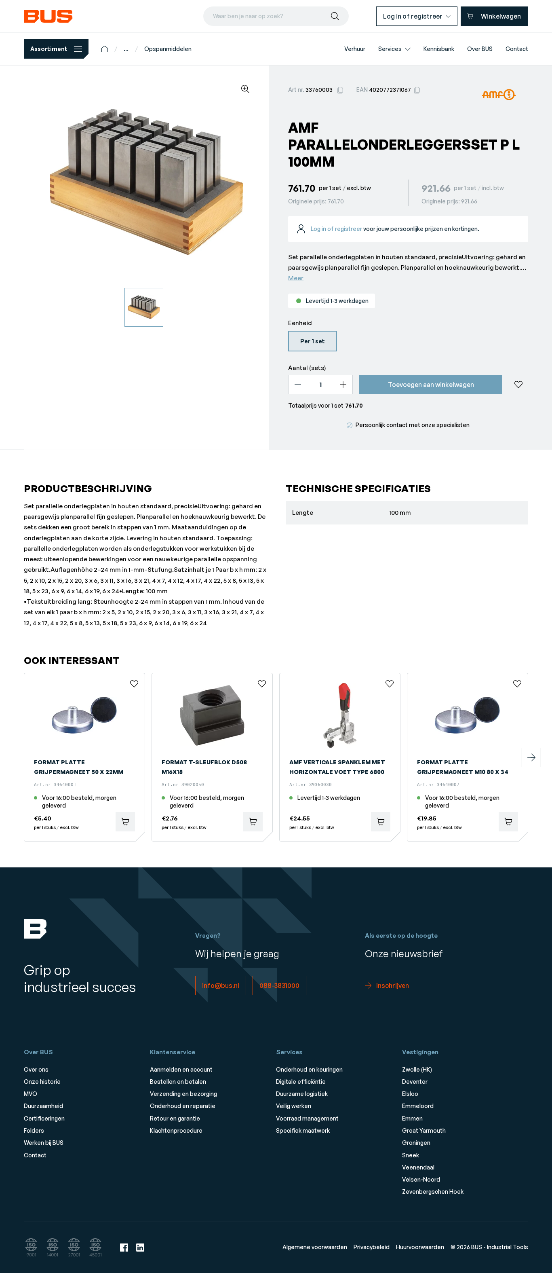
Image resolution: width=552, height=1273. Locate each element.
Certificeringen (44, 1118)
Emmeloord (418, 1105)
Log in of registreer (336, 228)
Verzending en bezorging (183, 1093)
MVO (30, 1093)
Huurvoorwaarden (420, 1246)
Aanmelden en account (181, 1069)
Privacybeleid (372, 1246)
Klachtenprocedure (176, 1130)
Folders (34, 1130)
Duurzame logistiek (302, 1093)
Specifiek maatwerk (303, 1130)
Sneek (410, 1155)
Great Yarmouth (424, 1130)
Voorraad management (307, 1118)
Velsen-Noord (421, 1179)
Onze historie (42, 1081)
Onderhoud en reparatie (182, 1105)
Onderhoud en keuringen (309, 1069)
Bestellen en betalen (178, 1081)
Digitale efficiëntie (301, 1081)
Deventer (415, 1081)
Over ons (36, 1069)
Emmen (412, 1118)
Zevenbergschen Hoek (433, 1191)
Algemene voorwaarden (314, 1246)
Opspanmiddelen (168, 48)
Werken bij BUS (43, 1142)
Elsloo (410, 1093)
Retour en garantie (175, 1118)
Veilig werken (293, 1105)
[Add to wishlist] (518, 385)
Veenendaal (418, 1167)
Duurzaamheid (43, 1105)
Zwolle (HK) (417, 1069)
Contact (35, 1155)
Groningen (416, 1142)
